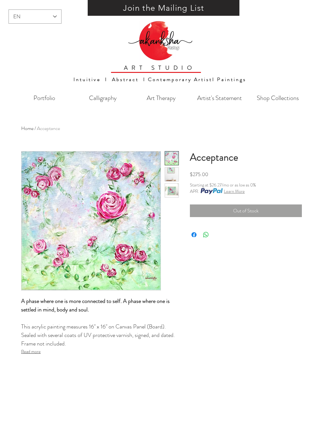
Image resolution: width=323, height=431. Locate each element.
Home (27, 128)
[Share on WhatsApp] (206, 235)
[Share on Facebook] (194, 235)
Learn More (234, 191)
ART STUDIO (160, 68)
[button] (163, 8)
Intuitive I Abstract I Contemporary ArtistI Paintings (159, 79)
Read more (31, 351)
